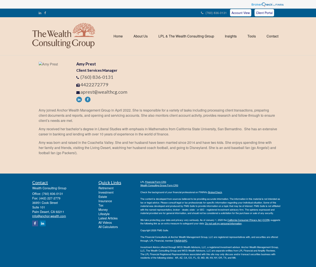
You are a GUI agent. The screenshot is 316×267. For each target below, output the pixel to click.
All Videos (105, 222)
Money (103, 209)
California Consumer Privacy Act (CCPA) (248, 220)
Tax (100, 205)
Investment (106, 192)
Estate (102, 196)
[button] (140, 36)
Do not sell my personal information (223, 223)
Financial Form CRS (155, 181)
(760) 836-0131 (216, 13)
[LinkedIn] (40, 13)
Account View (241, 13)
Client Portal (264, 13)
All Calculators (108, 227)
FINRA (177, 240)
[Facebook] (45, 13)
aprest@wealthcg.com (103, 92)
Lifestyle (104, 214)
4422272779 (94, 84)
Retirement (106, 188)
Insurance (105, 201)
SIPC (184, 240)
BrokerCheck (215, 192)
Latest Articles (108, 218)
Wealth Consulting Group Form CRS (159, 185)
